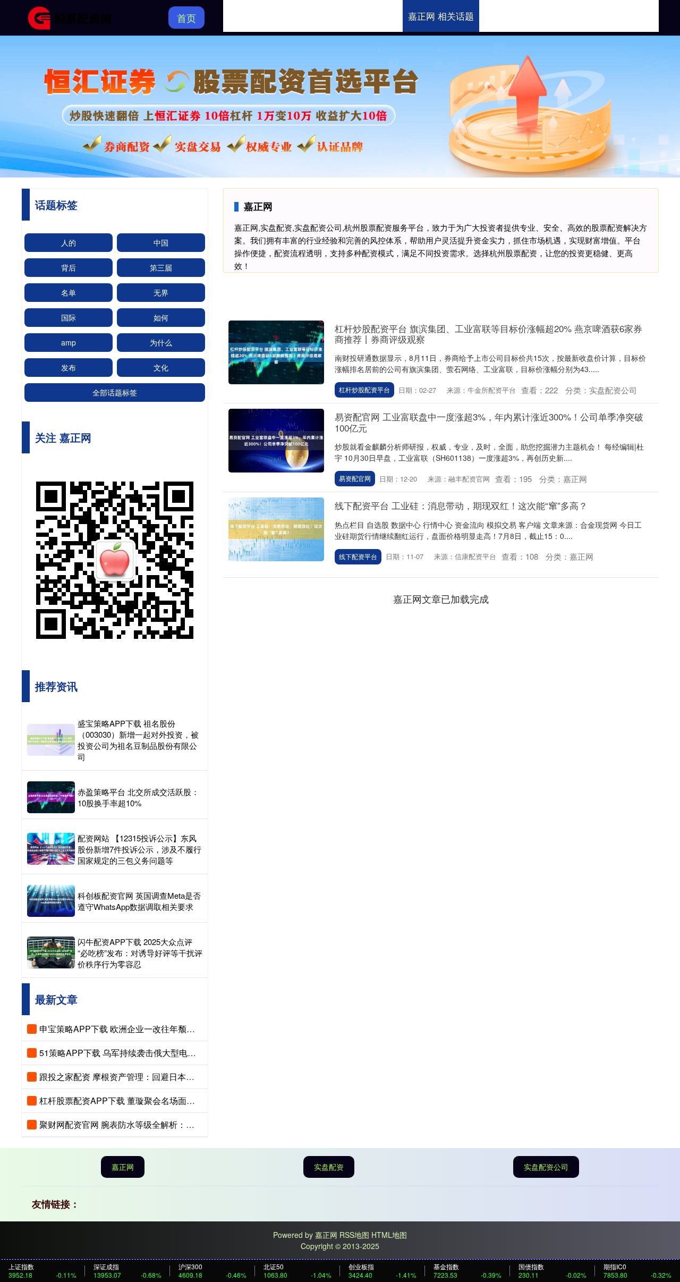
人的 (68, 242)
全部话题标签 (114, 392)
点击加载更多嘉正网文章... (441, 598)
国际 (68, 317)
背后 (68, 267)
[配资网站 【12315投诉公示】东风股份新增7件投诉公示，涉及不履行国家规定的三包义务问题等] (51, 849)
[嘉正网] (73, 16)
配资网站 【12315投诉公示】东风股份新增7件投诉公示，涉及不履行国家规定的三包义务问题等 (139, 849)
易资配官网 (355, 478)
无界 (161, 292)
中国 (161, 242)
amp (68, 342)
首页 (186, 17)
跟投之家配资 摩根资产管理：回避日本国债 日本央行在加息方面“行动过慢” (180, 1076)
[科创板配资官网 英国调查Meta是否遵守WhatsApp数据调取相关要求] (51, 901)
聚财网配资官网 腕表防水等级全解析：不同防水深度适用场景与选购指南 (176, 1124)
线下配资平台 (358, 556)
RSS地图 (354, 1234)
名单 (68, 292)
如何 (161, 317)
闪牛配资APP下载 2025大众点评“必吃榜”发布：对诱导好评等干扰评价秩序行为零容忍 (140, 952)
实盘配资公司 (546, 1166)
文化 (161, 367)
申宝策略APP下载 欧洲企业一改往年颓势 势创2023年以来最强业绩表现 (174, 1029)
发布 (68, 367)
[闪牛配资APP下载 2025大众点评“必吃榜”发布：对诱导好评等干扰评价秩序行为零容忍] (51, 952)
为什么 (161, 342)
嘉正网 (123, 1166)
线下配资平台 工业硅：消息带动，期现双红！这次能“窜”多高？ (461, 505)
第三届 (161, 267)
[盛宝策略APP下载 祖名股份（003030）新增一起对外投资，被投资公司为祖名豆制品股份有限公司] (51, 740)
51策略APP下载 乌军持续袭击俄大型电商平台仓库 (134, 1053)
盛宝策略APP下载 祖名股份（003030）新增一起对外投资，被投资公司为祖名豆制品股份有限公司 (138, 740)
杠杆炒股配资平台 (364, 389)
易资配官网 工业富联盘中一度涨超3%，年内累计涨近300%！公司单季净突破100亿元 (489, 422)
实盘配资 (329, 1166)
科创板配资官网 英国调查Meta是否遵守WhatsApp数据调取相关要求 (139, 901)
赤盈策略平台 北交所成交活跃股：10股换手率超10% (138, 797)
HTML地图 (389, 1234)
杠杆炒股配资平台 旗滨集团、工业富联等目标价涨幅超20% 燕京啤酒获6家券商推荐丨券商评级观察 (488, 333)
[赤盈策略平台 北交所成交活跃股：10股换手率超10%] (51, 797)
